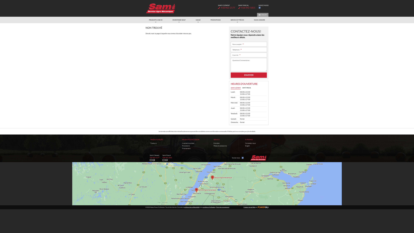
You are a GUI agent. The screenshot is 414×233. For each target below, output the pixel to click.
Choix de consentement (222, 207)
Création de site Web (249, 207)
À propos (249, 139)
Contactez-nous (250, 143)
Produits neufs (156, 139)
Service (217, 139)
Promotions (186, 146)
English (264, 15)
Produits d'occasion (190, 139)
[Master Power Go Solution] (161, 8)
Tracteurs (153, 143)
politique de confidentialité (191, 207)
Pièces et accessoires (220, 146)
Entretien (217, 143)
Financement (186, 148)
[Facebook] (259, 8)
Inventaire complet (188, 143)
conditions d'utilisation (209, 207)
